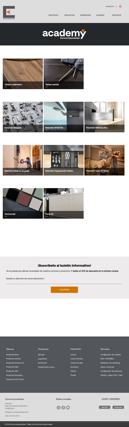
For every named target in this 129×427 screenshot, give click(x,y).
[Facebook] (63, 407)
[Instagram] (58, 407)
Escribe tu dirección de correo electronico (25, 279)
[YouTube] (68, 407)
